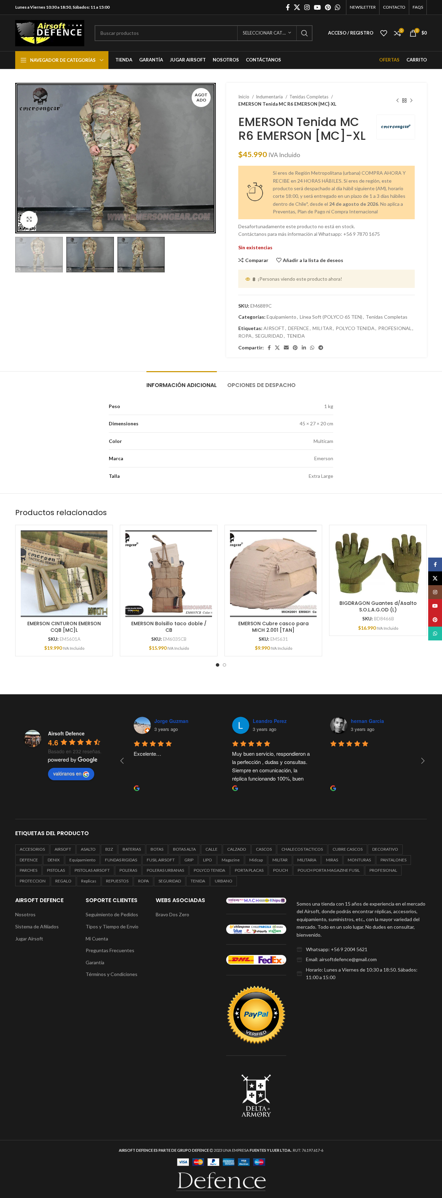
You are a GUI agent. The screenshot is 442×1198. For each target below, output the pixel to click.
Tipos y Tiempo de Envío (112, 926)
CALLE (211, 849)
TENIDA (296, 336)
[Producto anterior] (397, 100)
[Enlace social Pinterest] (328, 7)
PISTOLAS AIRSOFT (92, 870)
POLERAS (128, 870)
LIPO (207, 859)
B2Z (109, 849)
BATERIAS (132, 849)
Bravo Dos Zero (172, 914)
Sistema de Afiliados (37, 926)
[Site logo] (49, 32)
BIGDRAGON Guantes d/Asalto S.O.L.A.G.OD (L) (378, 607)
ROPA (245, 336)
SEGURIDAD (269, 336)
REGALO (63, 880)
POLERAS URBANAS (165, 870)
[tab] (181, 381)
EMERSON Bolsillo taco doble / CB (168, 627)
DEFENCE (298, 328)
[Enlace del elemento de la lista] (362, 949)
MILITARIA (306, 859)
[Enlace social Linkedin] (304, 347)
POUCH (280, 870)
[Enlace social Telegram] (320, 347)
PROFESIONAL (395, 328)
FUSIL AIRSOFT (161, 859)
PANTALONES (393, 859)
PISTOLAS (56, 870)
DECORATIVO (385, 849)
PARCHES (28, 870)
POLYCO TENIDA (355, 328)
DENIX (54, 859)
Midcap (256, 859)
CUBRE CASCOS (348, 849)
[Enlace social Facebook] (288, 7)
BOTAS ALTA (184, 849)
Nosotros (25, 914)
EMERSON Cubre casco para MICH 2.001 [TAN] (273, 627)
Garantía (95, 962)
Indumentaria (270, 96)
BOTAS (157, 849)
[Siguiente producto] (411, 100)
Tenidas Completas (309, 96)
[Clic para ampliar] (29, 219)
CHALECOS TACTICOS (302, 849)
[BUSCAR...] (305, 33)
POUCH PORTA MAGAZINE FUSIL (329, 870)
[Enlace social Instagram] (307, 7)
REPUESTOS (117, 880)
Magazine (231, 859)
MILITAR (322, 328)
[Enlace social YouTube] (317, 7)
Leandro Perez (270, 720)
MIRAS (332, 859)
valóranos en (67, 773)
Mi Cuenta (97, 938)
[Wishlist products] (384, 33)
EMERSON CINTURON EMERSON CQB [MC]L (64, 627)
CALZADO (236, 849)
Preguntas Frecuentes (110, 950)
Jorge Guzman (171, 720)
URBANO (223, 880)
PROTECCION (33, 880)
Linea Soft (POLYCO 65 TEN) (331, 317)
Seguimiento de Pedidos (112, 914)
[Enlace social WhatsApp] (338, 7)
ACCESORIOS (32, 849)
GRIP (188, 859)
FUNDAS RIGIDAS (121, 859)
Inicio (244, 96)
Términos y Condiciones (111, 974)
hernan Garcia (367, 720)
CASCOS (264, 849)
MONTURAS (359, 859)
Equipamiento (281, 317)
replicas (88, 880)
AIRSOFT (274, 328)
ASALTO (88, 849)
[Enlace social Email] (286, 347)
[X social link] (297, 7)
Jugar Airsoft (29, 938)
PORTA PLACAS (249, 870)
